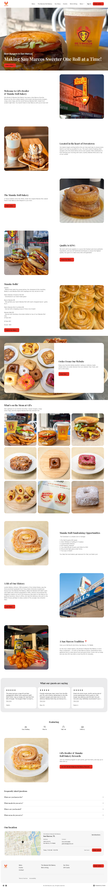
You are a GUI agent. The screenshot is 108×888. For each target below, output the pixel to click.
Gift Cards (66, 867)
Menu (33, 4)
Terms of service (23, 878)
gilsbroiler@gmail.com (67, 843)
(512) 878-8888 (66, 842)
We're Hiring (73, 4)
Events (65, 4)
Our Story (58, 4)
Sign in (89, 4)
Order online (96, 850)
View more (9, 701)
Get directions (96, 835)
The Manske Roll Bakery (45, 4)
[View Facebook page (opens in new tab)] (3, 886)
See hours (86, 850)
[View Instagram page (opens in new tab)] (6, 886)
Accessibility (32, 878)
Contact (21, 870)
